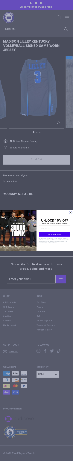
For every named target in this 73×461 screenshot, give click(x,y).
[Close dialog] (70, 212)
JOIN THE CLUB (54, 234)
